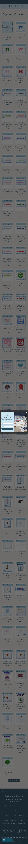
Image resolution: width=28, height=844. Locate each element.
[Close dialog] (26, 412)
